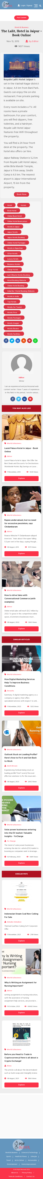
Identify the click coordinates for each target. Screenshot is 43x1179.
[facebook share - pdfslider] (6, 340)
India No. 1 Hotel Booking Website (21, 291)
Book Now (21, 194)
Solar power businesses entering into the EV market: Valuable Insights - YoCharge (20, 833)
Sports (8, 1156)
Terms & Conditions (15, 1176)
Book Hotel (11, 210)
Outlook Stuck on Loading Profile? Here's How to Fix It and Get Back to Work (20, 758)
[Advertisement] (21, 1116)
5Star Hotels (12, 253)
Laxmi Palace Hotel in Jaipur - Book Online (21, 450)
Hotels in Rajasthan (15, 248)
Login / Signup (26, 5)
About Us (14, 1172)
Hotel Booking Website (16, 280)
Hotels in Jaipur (13, 226)
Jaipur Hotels (12, 232)
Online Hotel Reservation (17, 221)
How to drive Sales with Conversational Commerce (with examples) (19, 599)
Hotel (9, 205)
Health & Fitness (21, 1156)
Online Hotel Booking (15, 285)
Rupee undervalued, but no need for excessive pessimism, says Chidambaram (20, 523)
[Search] (40, 6)
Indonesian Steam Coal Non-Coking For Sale (21, 915)
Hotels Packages (14, 318)
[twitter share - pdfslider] (12, 340)
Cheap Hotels (12, 269)
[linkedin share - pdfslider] (17, 340)
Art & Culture (19, 1160)
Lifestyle (34, 1156)
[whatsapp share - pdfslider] (35, 340)
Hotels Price (12, 312)
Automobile (32, 1160)
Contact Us (30, 1176)
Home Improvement (29, 1164)
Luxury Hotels (12, 259)
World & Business (22, 27)
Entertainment (12, 1164)
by (34, 41)
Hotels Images (13, 323)
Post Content (21, 17)
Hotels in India (13, 296)
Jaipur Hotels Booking (16, 237)
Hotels (23, 205)
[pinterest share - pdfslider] (29, 340)
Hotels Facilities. (13, 334)
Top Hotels (11, 301)
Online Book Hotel (14, 216)
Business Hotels (13, 264)
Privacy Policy (27, 1172)
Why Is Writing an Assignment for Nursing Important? (20, 984)
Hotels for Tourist (14, 307)
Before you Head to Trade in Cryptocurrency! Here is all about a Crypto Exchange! (21, 1058)
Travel (8, 1160)
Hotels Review (13, 328)
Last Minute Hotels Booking (18, 275)
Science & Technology (30, 1152)
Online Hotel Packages (16, 243)
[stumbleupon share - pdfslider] (23, 340)
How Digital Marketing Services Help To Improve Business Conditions (19, 683)
